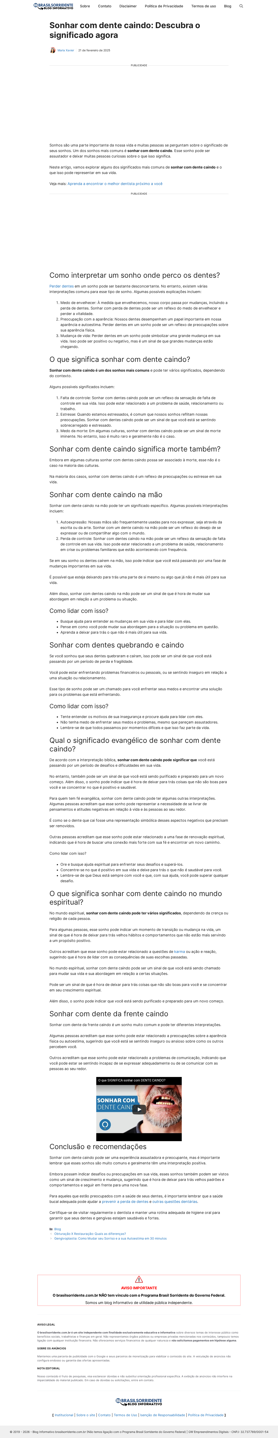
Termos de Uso (125, 1415)
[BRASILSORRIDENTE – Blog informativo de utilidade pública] (53, 6)
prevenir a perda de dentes (125, 1201)
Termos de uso (203, 6)
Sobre (85, 6)
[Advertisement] (139, 101)
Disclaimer (128, 6)
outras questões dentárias (174, 1201)
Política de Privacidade (164, 6)
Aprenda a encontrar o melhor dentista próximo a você (115, 184)
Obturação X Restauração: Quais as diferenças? (90, 1234)
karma (179, 951)
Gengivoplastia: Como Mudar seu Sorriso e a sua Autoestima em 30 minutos (110, 1238)
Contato (104, 6)
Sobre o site (85, 1415)
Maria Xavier (66, 50)
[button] (241, 6)
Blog (227, 6)
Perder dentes (61, 286)
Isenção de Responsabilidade (162, 1415)
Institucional (64, 1415)
